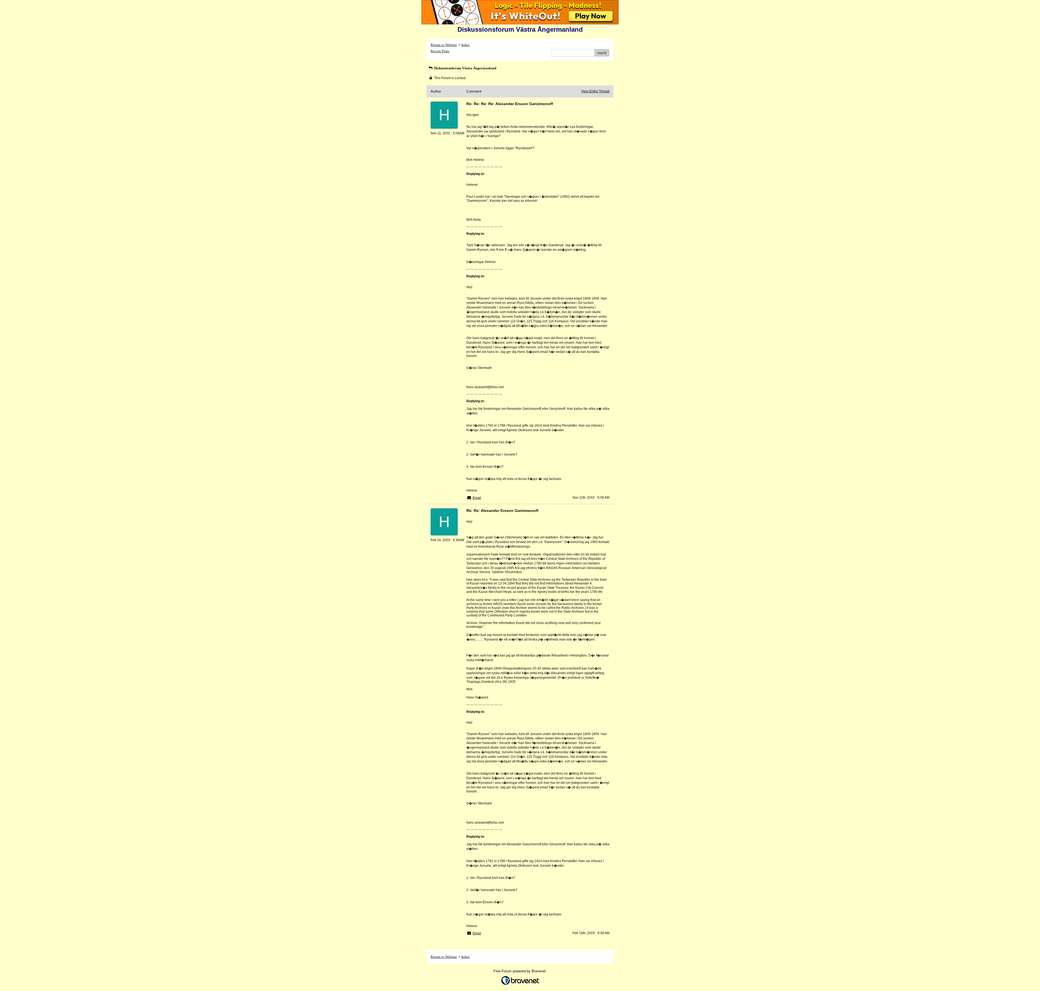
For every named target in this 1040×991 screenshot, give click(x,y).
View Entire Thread (595, 91)
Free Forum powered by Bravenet (520, 971)
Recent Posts (440, 51)
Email (477, 498)
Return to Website (444, 45)
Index (465, 45)
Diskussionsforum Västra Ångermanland (464, 68)
